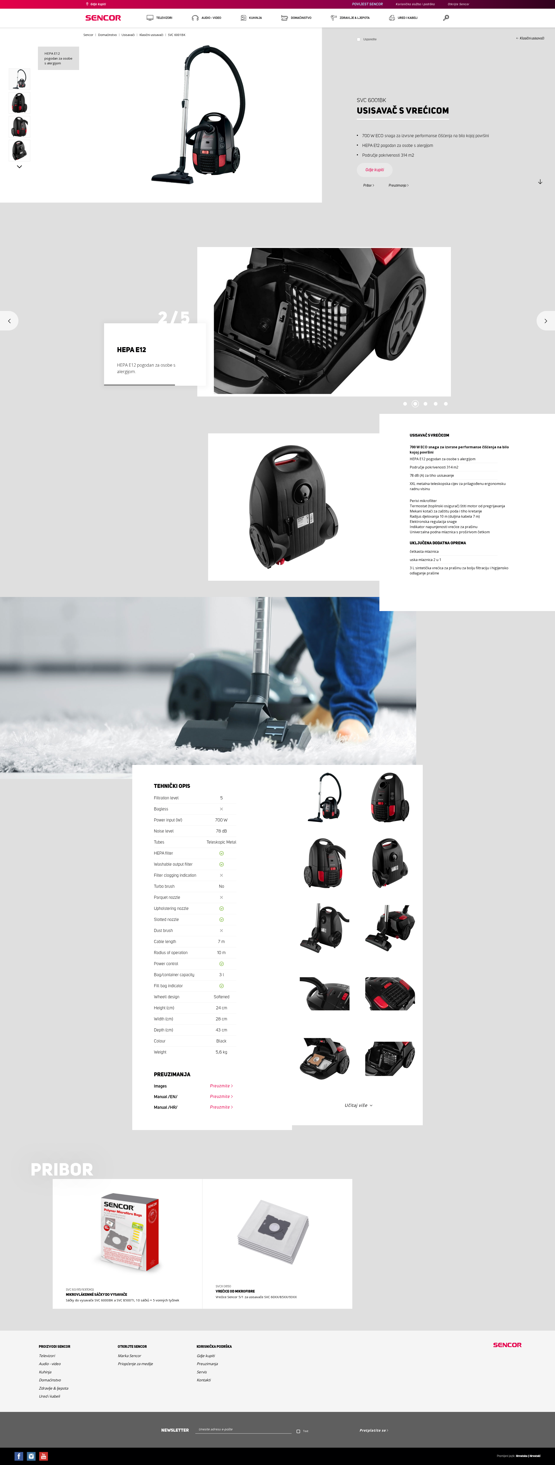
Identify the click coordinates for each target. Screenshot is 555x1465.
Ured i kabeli (49, 1396)
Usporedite (370, 39)
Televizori (47, 1355)
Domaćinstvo (50, 1379)
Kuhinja (45, 1371)
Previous (19, 58)
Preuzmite (220, 1086)
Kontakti (204, 1379)
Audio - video (49, 1363)
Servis (202, 1371)
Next (19, 167)
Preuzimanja (397, 185)
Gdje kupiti (98, 4)
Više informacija (126, 1299)
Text (305, 1431)
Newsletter (175, 1430)
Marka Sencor (129, 1355)
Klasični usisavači (532, 38)
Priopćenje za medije (135, 1363)
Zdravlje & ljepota (53, 1388)
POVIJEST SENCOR (367, 4)
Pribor (367, 185)
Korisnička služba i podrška (415, 4)
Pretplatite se (372, 1430)
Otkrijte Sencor (458, 4)
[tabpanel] (277, 322)
